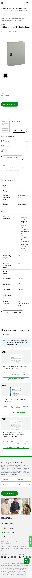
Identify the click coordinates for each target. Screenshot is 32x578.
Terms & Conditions (24, 548)
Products (8, 18)
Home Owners (9, 528)
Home (2, 18)
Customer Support (10, 537)
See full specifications (13, 158)
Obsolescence (14, 548)
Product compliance (5, 546)
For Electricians (9, 532)
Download (20, 130)
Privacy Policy (14, 474)
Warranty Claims (5, 548)
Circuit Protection (16, 18)
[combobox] (23, 484)
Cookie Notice (16, 546)
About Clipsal (8, 524)
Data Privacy (24, 546)
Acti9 (23, 18)
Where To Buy (10, 104)
